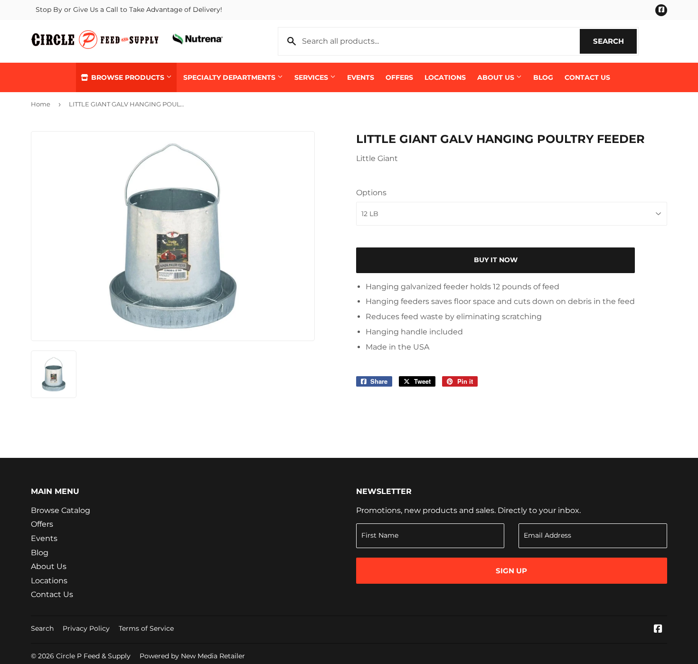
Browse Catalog (60, 510)
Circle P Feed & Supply (93, 656)
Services (312, 77)
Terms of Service (146, 628)
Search (615, 41)
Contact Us (587, 77)
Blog (543, 77)
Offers (399, 77)
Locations (445, 77)
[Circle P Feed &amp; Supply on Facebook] (658, 629)
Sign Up (511, 570)
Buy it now (496, 260)
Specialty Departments (230, 77)
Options (371, 192)
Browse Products (127, 77)
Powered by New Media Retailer (192, 656)
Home (40, 104)
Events (360, 77)
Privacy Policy (86, 628)
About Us (496, 77)
